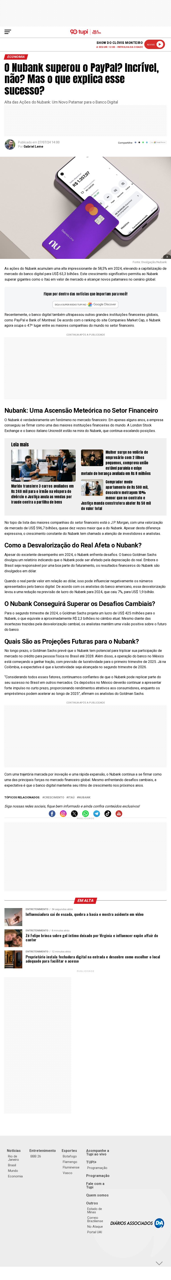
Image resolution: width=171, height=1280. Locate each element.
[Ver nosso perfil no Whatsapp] (85, 816)
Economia (15, 1176)
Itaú (71, 797)
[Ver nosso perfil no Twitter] (74, 816)
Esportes (69, 1151)
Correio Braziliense (95, 1219)
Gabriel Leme (33, 146)
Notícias (14, 1151)
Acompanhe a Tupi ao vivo (97, 1152)
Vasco (67, 1173)
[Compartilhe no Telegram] (147, 144)
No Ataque (95, 1227)
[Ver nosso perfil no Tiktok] (107, 816)
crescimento (54, 797)
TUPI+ (91, 1162)
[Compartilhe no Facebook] (135, 144)
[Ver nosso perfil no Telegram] (96, 816)
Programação (97, 1168)
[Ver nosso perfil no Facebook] (52, 816)
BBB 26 (36, 1156)
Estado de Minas (94, 1210)
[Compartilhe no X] (139, 144)
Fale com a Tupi (95, 1185)
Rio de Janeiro (13, 1158)
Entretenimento (42, 1151)
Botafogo (70, 1156)
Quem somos (97, 1195)
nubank (84, 797)
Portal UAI (94, 1232)
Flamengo (70, 1162)
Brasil (12, 1165)
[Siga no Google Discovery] (158, 145)
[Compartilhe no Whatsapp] (143, 144)
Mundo (13, 1171)
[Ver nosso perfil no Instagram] (63, 816)
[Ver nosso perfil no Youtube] (119, 816)
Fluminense (71, 1167)
